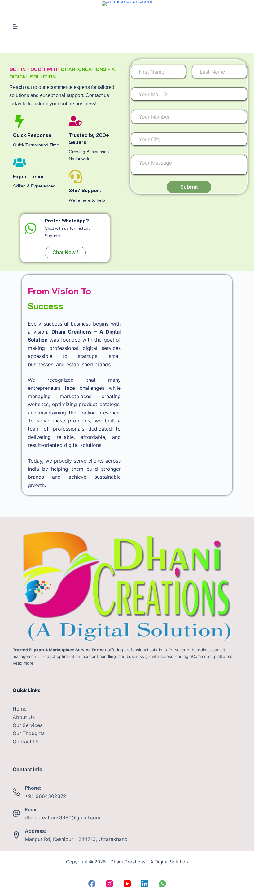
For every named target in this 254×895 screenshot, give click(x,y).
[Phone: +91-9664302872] (16, 792)
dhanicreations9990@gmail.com (62, 817)
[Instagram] (109, 883)
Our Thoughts (29, 733)
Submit (189, 187)
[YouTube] (127, 883)
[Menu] (15, 26)
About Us (24, 717)
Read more (23, 663)
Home (20, 709)
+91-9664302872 (45, 796)
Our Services (27, 725)
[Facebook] (91, 883)
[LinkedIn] (144, 883)
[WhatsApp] (162, 883)
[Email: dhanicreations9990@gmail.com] (16, 813)
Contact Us (26, 741)
